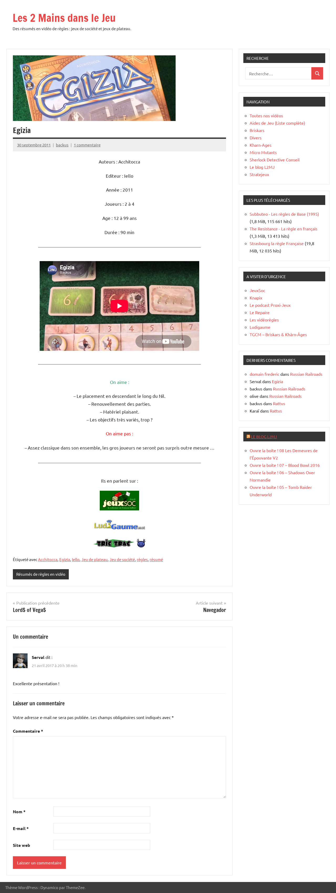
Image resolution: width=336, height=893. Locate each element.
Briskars (257, 130)
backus (62, 144)
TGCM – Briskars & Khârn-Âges (278, 334)
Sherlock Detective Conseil (275, 159)
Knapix (256, 297)
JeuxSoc (257, 290)
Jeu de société (122, 559)
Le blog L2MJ (262, 167)
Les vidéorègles (264, 319)
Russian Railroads (306, 374)
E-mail (21, 828)
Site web (21, 845)
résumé (156, 559)
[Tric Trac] (119, 545)
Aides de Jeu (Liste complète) (277, 122)
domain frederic (264, 374)
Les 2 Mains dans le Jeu (64, 17)
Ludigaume (260, 327)
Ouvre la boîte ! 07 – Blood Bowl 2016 (285, 465)
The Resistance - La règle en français (283, 228)
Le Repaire (260, 312)
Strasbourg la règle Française (277, 243)
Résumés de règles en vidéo (40, 574)
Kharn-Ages (260, 144)
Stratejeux (259, 174)
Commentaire (28, 731)
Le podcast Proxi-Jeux (270, 305)
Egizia (64, 559)
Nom (19, 811)
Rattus (279, 403)
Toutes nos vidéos (266, 115)
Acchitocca (47, 559)
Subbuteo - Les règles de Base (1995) (284, 213)
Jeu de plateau (94, 559)
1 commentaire (87, 144)
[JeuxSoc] (119, 508)
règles (142, 559)
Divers (255, 137)
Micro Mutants (263, 152)
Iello (76, 559)
